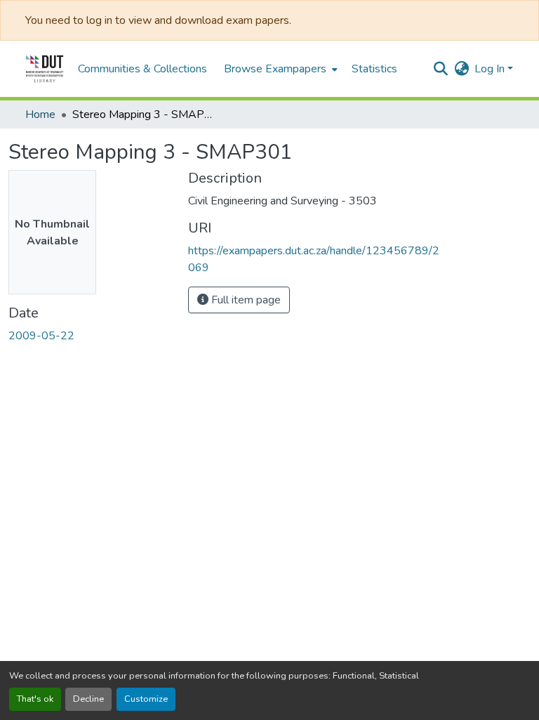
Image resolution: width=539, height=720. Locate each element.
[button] (44, 69)
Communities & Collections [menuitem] (142, 69)
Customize (146, 699)
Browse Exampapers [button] (275, 69)
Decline (88, 699)
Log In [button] (490, 69)
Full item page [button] (244, 300)
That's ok (35, 699)
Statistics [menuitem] (374, 69)
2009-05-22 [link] (41, 335)
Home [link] (40, 114)
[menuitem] (279, 69)
